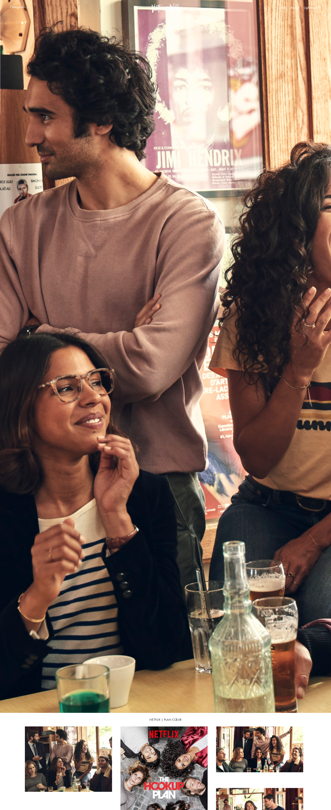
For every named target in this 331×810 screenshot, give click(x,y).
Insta (282, 7)
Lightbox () (312, 7)
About (294, 7)
